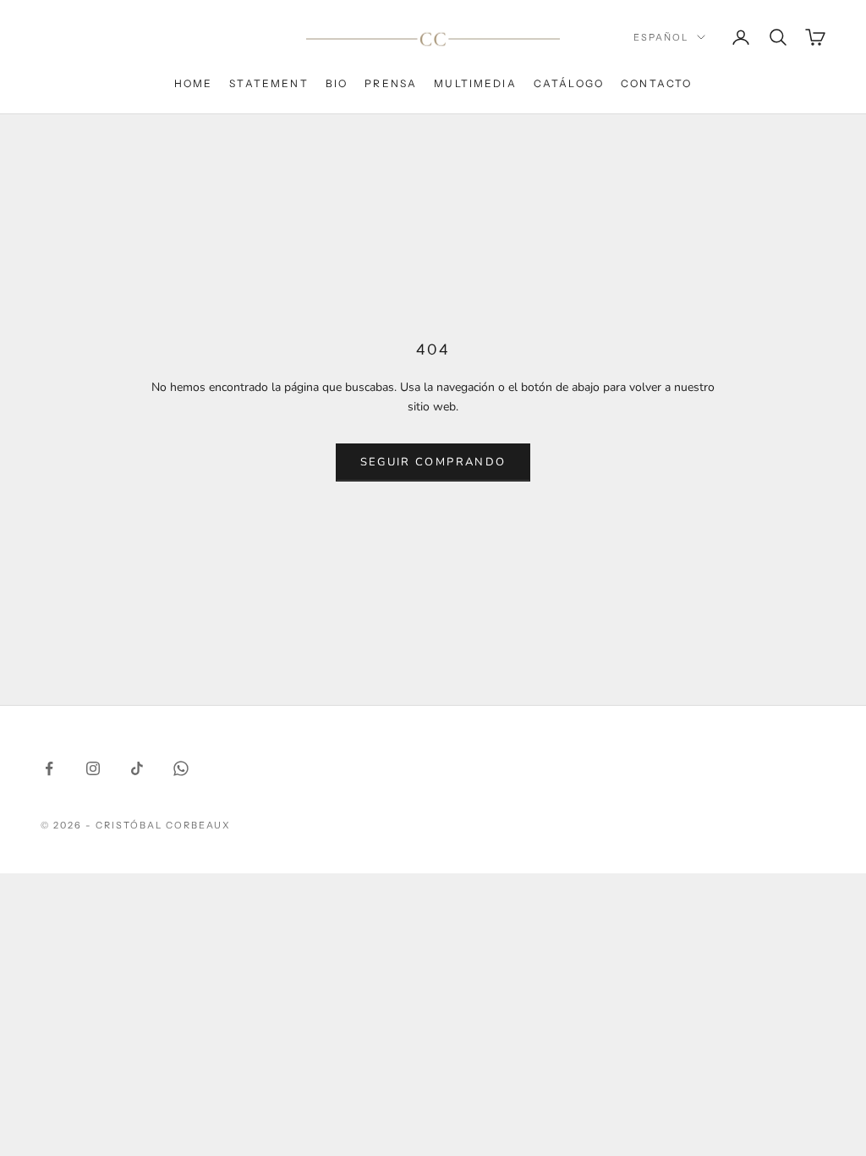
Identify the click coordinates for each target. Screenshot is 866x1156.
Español (660, 37)
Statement (268, 83)
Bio (337, 83)
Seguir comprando (433, 462)
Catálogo (569, 83)
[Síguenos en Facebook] (49, 768)
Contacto (656, 83)
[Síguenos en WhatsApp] (181, 768)
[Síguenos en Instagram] (93, 768)
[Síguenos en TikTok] (137, 768)
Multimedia (475, 83)
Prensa (390, 83)
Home (193, 83)
